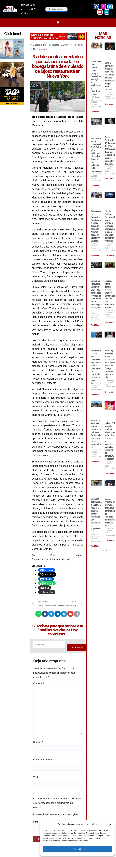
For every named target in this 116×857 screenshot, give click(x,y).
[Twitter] (110, 6)
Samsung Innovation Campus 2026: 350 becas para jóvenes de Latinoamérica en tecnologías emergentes (96, 296)
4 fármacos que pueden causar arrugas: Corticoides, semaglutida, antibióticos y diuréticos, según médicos (96, 79)
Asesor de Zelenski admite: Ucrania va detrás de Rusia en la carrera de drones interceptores (96, 433)
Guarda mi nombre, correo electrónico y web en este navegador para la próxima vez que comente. (57, 802)
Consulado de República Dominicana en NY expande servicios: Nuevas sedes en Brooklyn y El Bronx (96, 226)
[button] (110, 824)
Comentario (39, 683)
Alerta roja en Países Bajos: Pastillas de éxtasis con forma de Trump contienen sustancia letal (110, 364)
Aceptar (77, 849)
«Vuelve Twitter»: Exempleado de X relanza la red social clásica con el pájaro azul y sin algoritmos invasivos (110, 226)
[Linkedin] (106, 12)
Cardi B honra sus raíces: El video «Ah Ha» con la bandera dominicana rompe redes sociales (110, 76)
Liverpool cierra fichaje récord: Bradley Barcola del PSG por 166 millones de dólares (110, 294)
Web (35, 777)
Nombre (38, 742)
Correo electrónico (43, 759)
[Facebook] (96, 6)
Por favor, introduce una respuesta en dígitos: (55, 814)
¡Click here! (12, 33)
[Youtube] (100, 12)
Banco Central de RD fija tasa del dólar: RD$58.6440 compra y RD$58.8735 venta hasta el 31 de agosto (110, 150)
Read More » (95, 112)
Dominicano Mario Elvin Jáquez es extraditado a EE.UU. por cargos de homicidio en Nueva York (96, 365)
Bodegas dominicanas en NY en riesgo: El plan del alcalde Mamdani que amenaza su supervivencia (96, 515)
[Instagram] (103, 6)
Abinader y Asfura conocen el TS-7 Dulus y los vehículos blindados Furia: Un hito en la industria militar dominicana (96, 154)
